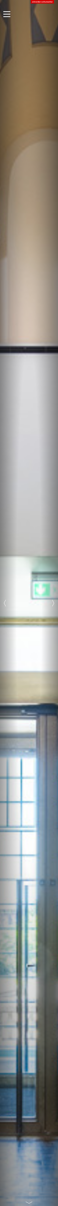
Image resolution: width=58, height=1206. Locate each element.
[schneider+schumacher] (42, 2)
